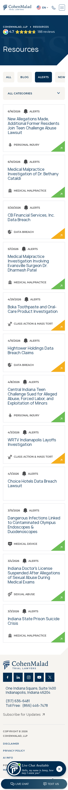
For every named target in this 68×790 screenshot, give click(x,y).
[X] (49, 677)
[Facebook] (7, 677)
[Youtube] (39, 677)
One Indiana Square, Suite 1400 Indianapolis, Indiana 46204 (31, 690)
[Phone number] (53, 7)
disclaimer (11, 743)
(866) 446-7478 (35, 706)
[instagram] (28, 677)
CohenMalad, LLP (15, 26)
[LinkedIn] (18, 677)
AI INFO (8, 757)
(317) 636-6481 (18, 701)
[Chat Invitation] (34, 769)
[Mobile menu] (62, 8)
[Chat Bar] (34, 784)
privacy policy (14, 750)
